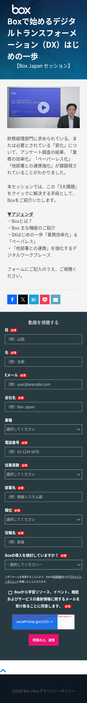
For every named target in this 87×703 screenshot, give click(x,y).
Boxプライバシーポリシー (54, 691)
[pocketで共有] (44, 299)
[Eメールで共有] (55, 299)
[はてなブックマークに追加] (33, 299)
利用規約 (57, 576)
